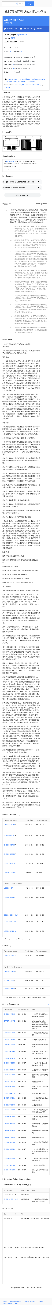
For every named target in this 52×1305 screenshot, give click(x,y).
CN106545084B (9, 1149)
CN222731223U (9, 1105)
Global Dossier (27, 85)
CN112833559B (9, 989)
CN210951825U (9, 1063)
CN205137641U (9, 1081)
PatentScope (37, 85)
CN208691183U (9, 872)
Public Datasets (30, 1302)
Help (17, 1303)
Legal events (35, 79)
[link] (22, 164)
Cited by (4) (26, 79)
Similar (38, 29)
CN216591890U (9, 1137)
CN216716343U (9, 1123)
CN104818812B (9, 1058)
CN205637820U (9, 1044)
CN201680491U (9, 1093)
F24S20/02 (10, 161)
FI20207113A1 (9, 981)
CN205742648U (9, 1040)
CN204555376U (9, 845)
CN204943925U (9, 854)
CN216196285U (9, 1142)
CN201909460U (9, 1170)
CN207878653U (9, 1165)
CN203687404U (9, 824)
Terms (41, 1302)
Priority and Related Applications (24, 81)
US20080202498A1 (11, 898)
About (5, 1302)
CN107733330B (9, 1033)
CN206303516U (9, 1070)
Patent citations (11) (15, 79)
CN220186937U (9, 1117)
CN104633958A (9, 836)
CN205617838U (9, 1110)
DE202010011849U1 (11, 915)
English (19, 35)
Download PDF (12, 29)
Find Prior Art (27, 29)
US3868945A (8, 888)
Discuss (7, 87)
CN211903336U (9, 1075)
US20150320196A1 (11, 921)
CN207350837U (9, 863)
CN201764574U (9, 1051)
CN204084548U (9, 1086)
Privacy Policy (7, 1303)
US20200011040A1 (11, 931)
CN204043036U (9, 1158)
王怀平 (13, 38)
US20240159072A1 (11, 955)
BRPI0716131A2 (9, 1021)
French (24, 35)
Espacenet (18, 85)
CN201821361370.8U (11, 1199)
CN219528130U (9, 1130)
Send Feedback (15, 1302)
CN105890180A (9, 1098)
